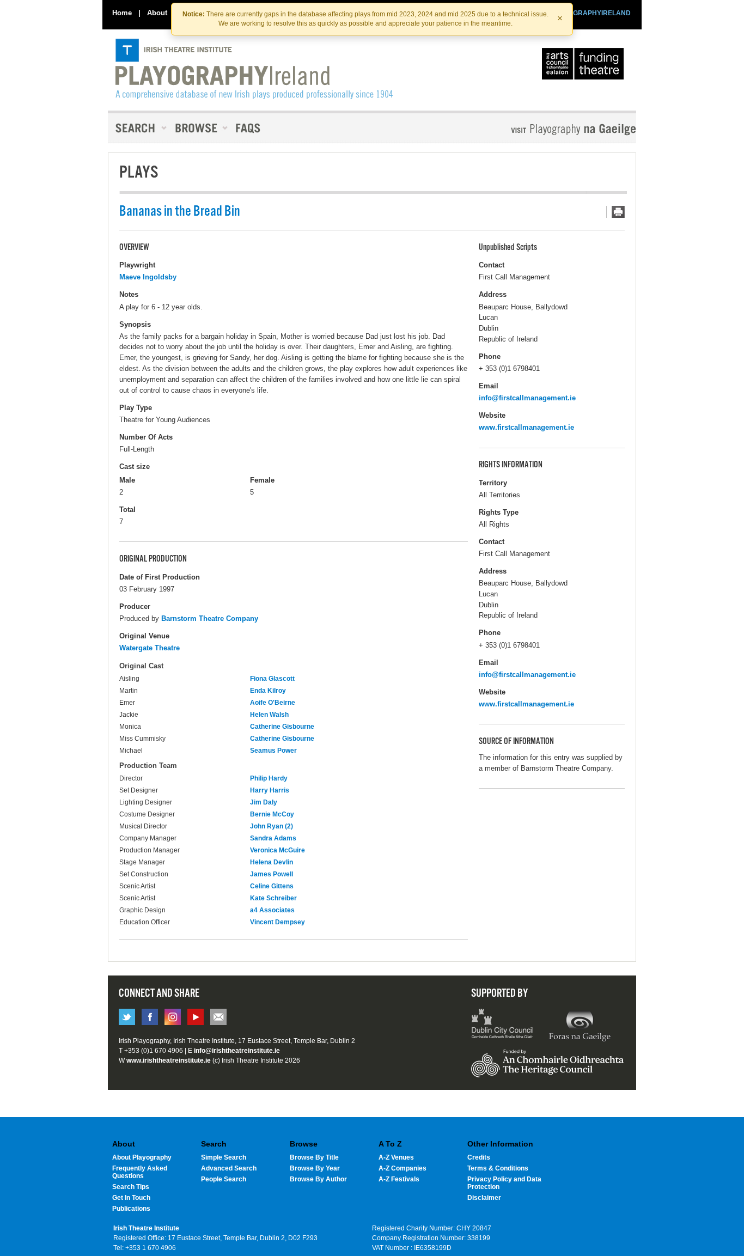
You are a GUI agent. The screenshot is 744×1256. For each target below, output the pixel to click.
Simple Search (223, 1157)
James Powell (271, 874)
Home (122, 13)
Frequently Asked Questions (139, 1172)
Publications (131, 1208)
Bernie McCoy (272, 814)
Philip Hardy (269, 778)
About (157, 13)
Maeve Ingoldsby (147, 277)
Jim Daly (263, 802)
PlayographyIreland (254, 69)
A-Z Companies (402, 1168)
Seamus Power (273, 750)
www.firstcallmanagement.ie (526, 427)
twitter (127, 1017)
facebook (150, 1017)
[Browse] (198, 128)
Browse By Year (315, 1168)
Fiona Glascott (272, 678)
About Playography (142, 1157)
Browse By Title (314, 1157)
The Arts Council (585, 66)
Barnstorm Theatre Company (209, 618)
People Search (223, 1179)
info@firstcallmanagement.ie (527, 398)
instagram (172, 1017)
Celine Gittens (272, 886)
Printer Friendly (615, 212)
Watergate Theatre (149, 648)
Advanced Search (229, 1168)
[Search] (138, 128)
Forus (579, 1025)
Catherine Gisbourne (282, 726)
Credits (478, 1157)
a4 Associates (272, 910)
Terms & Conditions (497, 1168)
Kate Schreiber (273, 898)
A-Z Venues (396, 1157)
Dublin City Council (502, 1025)
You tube (195, 1017)
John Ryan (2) (271, 826)
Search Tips (130, 1187)
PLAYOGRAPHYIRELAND (591, 13)
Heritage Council (547, 1069)
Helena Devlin (271, 862)
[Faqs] (249, 128)
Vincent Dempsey (277, 922)
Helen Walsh (269, 714)
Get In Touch (131, 1198)
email (218, 1017)
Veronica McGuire (277, 850)
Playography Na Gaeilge (542, 129)
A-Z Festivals (399, 1179)
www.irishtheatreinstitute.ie (168, 1060)
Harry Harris (269, 790)
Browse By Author (318, 1179)
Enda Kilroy (268, 690)
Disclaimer (484, 1198)
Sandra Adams (273, 838)
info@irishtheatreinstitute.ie (237, 1050)
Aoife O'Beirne (272, 702)
